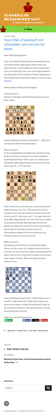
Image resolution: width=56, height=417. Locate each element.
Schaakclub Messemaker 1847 (22, 17)
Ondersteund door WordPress (31, 411)
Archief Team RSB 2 (18, 331)
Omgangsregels (10, 411)
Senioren (43, 331)
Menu (29, 29)
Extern (33, 331)
